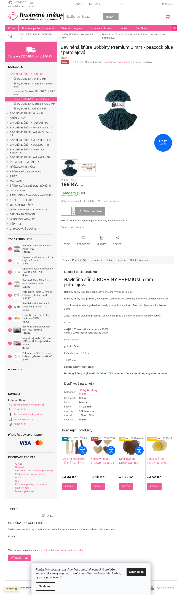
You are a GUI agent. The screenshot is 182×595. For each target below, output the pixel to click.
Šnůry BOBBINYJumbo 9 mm (30, 108)
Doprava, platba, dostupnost (31, 484)
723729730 (20, 409)
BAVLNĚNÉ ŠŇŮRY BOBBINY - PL (29, 74)
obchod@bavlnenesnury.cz (29, 404)
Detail (69, 486)
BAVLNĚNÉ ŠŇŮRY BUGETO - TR (29, 144)
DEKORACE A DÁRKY (22, 219)
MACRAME (16, 181)
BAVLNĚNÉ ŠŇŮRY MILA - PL (27, 113)
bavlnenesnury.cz (23, 419)
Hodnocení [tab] (96, 260)
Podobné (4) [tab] (79, 260)
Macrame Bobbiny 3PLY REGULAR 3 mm (34, 93)
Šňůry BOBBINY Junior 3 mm (30, 78)
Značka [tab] (122, 260)
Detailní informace (71, 227)
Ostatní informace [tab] (140, 260)
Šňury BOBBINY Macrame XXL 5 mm (34, 103)
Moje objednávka (24, 491)
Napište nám (22, 487)
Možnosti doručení (108, 201)
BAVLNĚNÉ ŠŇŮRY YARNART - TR (30, 157)
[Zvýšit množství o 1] (73, 209)
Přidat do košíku (93, 211)
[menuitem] (11, 28)
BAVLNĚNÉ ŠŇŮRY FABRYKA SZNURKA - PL (27, 151)
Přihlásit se (19, 557)
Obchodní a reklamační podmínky (34, 470)
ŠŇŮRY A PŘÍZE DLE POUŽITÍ (27, 171)
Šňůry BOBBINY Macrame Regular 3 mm (34, 85)
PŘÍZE (13, 176)
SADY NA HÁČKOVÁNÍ (23, 214)
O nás (78, 4)
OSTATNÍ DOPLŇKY (21, 204)
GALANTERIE (18, 190)
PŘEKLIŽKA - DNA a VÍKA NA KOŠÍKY (31, 195)
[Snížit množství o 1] (73, 213)
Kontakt (94, 4)
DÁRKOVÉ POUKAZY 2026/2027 (28, 209)
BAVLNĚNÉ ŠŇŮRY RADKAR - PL (29, 122)
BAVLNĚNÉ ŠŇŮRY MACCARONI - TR (31, 127)
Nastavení (45, 586)
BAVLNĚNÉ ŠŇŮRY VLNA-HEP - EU (30, 140)
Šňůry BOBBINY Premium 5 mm (32, 99)
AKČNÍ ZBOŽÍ (18, 118)
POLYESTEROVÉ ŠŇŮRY (24, 162)
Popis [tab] (65, 260)
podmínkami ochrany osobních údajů (63, 550)
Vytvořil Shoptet (165, 587)
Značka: (142, 61)
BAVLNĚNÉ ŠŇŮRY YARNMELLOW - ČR (31, 134)
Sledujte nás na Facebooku (29, 414)
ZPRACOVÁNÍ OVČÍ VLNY (25, 228)
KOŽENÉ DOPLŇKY (21, 200)
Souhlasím (136, 571)
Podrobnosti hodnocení (117, 61)
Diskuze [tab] (110, 260)
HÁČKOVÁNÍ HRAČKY (22, 166)
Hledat (111, 16)
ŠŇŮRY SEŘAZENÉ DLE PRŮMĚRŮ (30, 185)
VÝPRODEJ (16, 223)
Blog (17, 481)
